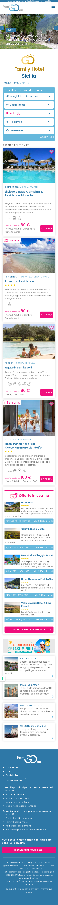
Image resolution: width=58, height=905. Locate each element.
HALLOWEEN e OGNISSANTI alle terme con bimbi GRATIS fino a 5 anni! (37, 588)
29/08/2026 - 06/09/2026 (18, 521)
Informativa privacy (28, 889)
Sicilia (25, 83)
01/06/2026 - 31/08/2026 (17, 547)
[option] (29, 31)
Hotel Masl (27, 502)
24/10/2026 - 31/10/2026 (16, 595)
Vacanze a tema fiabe (18, 802)
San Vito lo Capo (39, 276)
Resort (9, 363)
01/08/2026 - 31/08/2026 (17, 571)
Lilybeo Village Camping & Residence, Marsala (24, 193)
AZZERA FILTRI (47, 137)
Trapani (34, 187)
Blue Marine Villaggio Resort (37, 555)
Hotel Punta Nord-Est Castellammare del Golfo (23, 446)
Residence (11, 276)
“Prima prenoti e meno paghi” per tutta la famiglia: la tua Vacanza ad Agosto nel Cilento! (37, 564)
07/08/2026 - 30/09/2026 (17, 619)
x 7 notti (43, 521)
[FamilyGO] (13, 8)
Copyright (10, 889)
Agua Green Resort (18, 367)
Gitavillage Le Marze (33, 529)
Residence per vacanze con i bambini (26, 829)
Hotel (8, 439)
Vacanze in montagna (18, 798)
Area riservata (15, 780)
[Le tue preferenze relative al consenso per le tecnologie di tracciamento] (2, 678)
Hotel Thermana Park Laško (37, 579)
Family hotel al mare (17, 822)
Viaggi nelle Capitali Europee (21, 806)
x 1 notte (44, 595)
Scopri (45, 228)
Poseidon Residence (19, 281)
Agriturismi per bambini (18, 825)
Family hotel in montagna (19, 818)
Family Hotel (12, 83)
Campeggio (12, 187)
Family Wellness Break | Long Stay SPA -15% (35, 613)
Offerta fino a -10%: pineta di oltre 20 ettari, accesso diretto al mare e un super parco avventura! (28, 539)
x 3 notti (44, 547)
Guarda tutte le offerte (29, 629)
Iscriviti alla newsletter (29, 849)
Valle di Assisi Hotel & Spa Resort (36, 604)
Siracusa (29, 363)
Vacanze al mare (15, 794)
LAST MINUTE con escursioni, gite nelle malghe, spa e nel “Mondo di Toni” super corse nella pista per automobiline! (29, 512)
